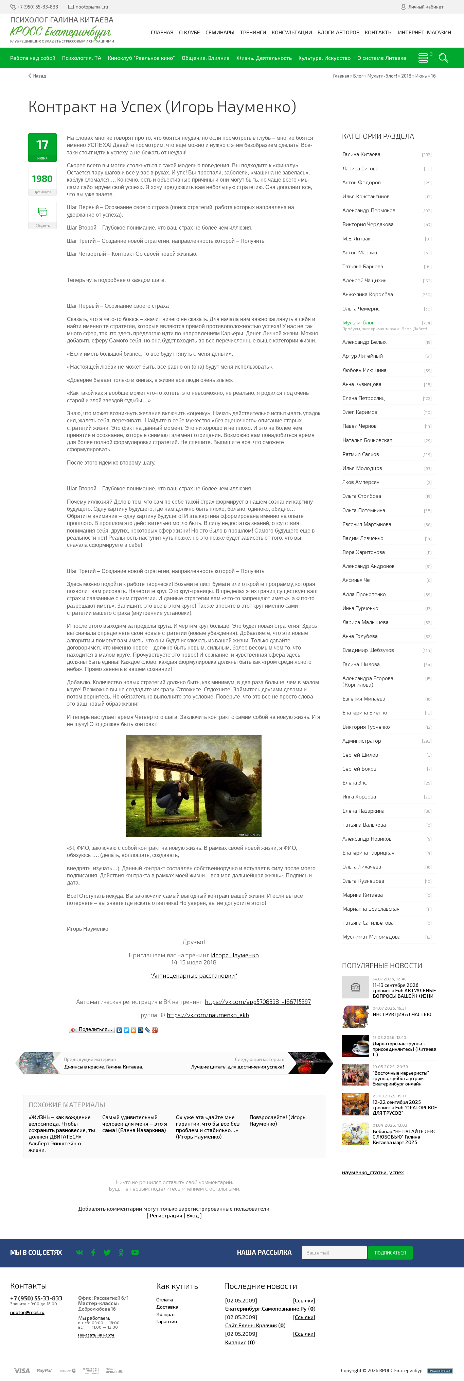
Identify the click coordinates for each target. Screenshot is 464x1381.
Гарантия (166, 1321)
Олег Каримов (359, 411)
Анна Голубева (360, 636)
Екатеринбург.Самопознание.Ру (266, 1308)
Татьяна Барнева (362, 266)
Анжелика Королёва (367, 294)
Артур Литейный (362, 355)
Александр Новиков (367, 838)
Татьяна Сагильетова (368, 922)
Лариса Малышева (365, 622)
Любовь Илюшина (364, 370)
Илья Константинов (366, 196)
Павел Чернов (359, 425)
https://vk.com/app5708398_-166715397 (258, 1001)
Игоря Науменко (235, 955)
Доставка (167, 1306)
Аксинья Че (356, 579)
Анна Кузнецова (361, 384)
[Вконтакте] (79, 1252)
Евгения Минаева (363, 698)
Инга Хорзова (359, 796)
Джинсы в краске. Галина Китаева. (103, 1066)
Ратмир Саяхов (360, 454)
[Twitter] (126, 1028)
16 (433, 76)
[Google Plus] (155, 1028)
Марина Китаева (362, 894)
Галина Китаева (361, 154)
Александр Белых (364, 341)
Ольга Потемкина (363, 510)
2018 (406, 76)
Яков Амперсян (360, 481)
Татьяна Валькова (364, 824)
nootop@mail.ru (27, 1312)
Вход (192, 1215)
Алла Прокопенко (364, 594)
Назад (39, 76)
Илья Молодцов (362, 468)
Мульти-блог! (359, 322)
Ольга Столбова (361, 495)
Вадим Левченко (362, 538)
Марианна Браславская (370, 908)
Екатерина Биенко (364, 712)
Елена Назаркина (363, 810)
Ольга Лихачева (361, 866)
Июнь (421, 76)
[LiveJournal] (147, 1028)
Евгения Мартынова (366, 524)
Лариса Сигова (360, 168)
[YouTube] (135, 1252)
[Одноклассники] (133, 1028)
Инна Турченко (360, 608)
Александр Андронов (368, 565)
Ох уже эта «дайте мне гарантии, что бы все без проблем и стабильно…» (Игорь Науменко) (207, 1127)
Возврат (165, 1314)
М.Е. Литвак (356, 238)
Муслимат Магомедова (371, 936)
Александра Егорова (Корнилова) (367, 681)
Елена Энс (354, 782)
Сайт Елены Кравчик (251, 1325)
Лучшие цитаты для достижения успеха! (237, 1066)
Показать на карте (96, 1335)
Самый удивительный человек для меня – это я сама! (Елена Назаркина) (134, 1123)
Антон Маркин (359, 252)
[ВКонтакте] (119, 1028)
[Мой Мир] (140, 1028)
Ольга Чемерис (361, 308)
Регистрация (166, 1215)
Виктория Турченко (366, 726)
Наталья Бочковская (367, 440)
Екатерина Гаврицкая (368, 852)
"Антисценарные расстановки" (193, 975)
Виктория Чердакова (368, 224)
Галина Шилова (361, 664)
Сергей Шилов (360, 754)
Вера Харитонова (363, 552)
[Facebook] (93, 1252)
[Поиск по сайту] (443, 58)
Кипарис (235, 1342)
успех (396, 1172)
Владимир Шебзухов (368, 649)
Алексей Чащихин (364, 280)
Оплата (164, 1299)
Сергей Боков (359, 768)
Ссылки (304, 1300)
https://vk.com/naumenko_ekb (208, 1014)
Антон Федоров (361, 182)
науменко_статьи (364, 1172)
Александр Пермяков (368, 210)
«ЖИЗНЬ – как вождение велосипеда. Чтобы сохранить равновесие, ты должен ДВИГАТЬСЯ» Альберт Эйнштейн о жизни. (62, 1133)
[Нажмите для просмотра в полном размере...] (194, 784)
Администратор (361, 740)
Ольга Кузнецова (363, 880)
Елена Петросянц (363, 397)
